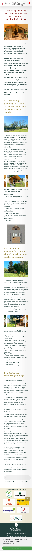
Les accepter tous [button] (17, 548)
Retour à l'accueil (9, 481)
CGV (8, 536)
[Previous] (6, 180)
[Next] (25, 180)
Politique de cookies (9, 543)
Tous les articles (23, 481)
